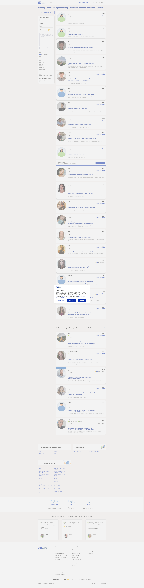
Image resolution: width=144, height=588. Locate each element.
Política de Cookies (81, 296)
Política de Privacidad (60, 297)
